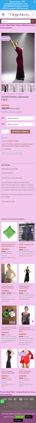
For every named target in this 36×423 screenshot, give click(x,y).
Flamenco (11, 94)
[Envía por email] (13, 153)
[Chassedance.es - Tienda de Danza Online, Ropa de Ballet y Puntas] (18, 14)
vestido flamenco (24, 146)
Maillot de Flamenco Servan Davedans (25, 372)
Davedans (10, 144)
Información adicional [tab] (9, 169)
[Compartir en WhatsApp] (3, 153)
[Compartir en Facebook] (6, 153)
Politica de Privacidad (25, 407)
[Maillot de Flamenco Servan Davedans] (27, 358)
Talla (2, 118)
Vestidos (20, 94)
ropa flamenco (17, 144)
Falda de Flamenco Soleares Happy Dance (8, 372)
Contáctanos (18, 408)
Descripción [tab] (5, 165)
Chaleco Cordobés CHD (26, 244)
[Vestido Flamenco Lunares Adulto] (27, 273)
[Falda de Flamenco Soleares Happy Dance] (9, 358)
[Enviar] (33, 21)
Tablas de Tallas (13, 405)
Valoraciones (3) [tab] (7, 173)
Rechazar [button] (28, 417)
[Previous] (4, 58)
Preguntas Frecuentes (13, 404)
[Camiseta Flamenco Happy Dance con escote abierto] (27, 315)
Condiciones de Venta (20, 402)
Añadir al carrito (20, 131)
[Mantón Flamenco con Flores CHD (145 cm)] (9, 231)
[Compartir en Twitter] (10, 153)
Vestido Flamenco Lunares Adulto (24, 287)
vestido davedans (14, 146)
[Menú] (3, 14)
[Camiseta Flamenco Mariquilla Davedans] (9, 273)
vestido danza (5, 146)
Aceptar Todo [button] (19, 417)
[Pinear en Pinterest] (17, 153)
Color (3, 124)
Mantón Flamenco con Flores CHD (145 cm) (8, 245)
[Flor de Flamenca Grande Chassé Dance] (9, 315)
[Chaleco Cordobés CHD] (27, 231)
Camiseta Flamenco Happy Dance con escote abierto (26, 329)
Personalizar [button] (18, 420)
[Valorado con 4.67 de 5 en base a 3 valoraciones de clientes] (18, 105)
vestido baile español (27, 144)
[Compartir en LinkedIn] (20, 153)
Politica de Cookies (9, 407)
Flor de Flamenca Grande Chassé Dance (8, 328)
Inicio (3, 94)
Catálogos (26, 404)
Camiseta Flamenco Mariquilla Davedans (7, 287)
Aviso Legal (24, 405)
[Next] (31, 58)
